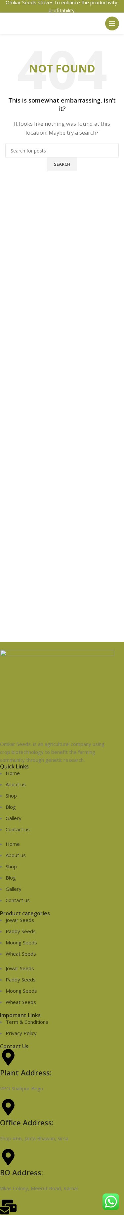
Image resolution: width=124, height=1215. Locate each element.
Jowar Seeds (20, 920)
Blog (11, 806)
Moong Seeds (21, 942)
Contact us (18, 829)
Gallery (13, 818)
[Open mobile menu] (112, 23)
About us (16, 784)
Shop (11, 795)
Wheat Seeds (21, 953)
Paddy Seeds (21, 931)
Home (13, 773)
